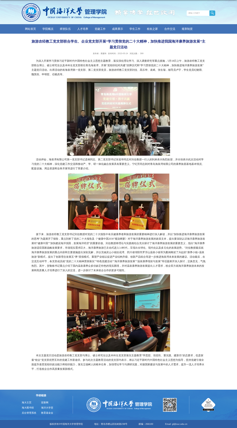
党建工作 (100, 28)
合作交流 (169, 28)
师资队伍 (65, 28)
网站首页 (30, 28)
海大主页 (26, 402)
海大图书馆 (28, 407)
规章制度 (187, 28)
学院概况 (47, 28)
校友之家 (152, 28)
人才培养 (82, 28)
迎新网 (44, 402)
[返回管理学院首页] (64, 12)
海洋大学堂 (47, 407)
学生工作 (134, 28)
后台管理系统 (29, 412)
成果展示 (117, 28)
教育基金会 (47, 412)
